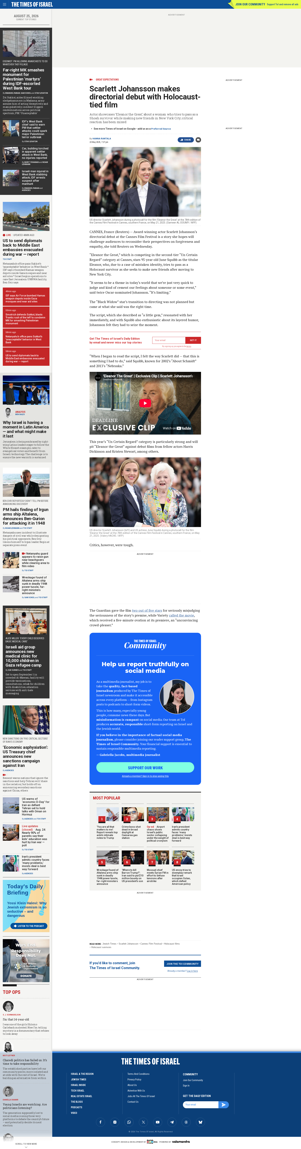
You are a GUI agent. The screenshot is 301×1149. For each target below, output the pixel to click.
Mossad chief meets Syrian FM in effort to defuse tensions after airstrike (157, 876)
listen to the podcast (31, 926)
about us (132, 1085)
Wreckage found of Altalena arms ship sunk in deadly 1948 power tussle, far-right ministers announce (107, 877)
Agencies (26, 190)
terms (189, 346)
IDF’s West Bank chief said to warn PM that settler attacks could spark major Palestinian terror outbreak (34, 129)
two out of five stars (147, 610)
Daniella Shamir (10, 1100)
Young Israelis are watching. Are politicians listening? (25, 1106)
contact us (133, 1101)
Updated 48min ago (23, 235)
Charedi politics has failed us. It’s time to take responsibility (25, 1061)
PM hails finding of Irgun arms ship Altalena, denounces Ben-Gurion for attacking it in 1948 (25, 516)
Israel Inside (78, 1085)
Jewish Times (109, 943)
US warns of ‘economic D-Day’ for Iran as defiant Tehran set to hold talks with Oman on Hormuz (35, 806)
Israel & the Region (82, 1074)
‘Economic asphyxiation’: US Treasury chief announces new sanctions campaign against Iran (25, 756)
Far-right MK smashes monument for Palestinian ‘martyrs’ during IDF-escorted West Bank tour (23, 79)
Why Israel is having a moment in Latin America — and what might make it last (26, 429)
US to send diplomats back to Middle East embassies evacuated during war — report (23, 247)
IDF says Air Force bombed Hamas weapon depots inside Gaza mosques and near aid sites (25, 298)
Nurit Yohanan (31, 162)
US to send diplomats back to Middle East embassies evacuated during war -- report (25, 358)
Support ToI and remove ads (282, 4)
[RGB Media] (153, 1142)
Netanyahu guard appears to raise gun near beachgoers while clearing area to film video (35, 560)
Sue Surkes (13, 670)
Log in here (192, 970)
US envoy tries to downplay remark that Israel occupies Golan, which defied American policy (182, 877)
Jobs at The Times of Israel (141, 1096)
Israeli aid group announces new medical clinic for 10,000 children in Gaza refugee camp (23, 656)
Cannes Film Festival (151, 943)
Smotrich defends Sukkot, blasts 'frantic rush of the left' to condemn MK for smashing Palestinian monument (25, 319)
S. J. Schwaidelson (12, 1015)
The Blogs (77, 1101)
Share (187, 140)
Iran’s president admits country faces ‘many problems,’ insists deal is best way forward (182, 833)
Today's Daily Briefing (25, 889)
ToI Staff (7, 259)
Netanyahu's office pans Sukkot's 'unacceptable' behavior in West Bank (24, 339)
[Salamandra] (181, 1141)
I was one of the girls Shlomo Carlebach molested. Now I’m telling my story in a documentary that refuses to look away (26, 1029)
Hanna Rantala (101, 138)
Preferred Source (161, 128)
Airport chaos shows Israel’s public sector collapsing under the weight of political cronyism (158, 833)
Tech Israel (77, 1090)
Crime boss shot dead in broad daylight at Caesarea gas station (131, 832)
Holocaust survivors (101, 947)
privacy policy (134, 1079)
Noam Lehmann (12, 528)
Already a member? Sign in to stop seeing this (145, 775)
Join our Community (250, 4)
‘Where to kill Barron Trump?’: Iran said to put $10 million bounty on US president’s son (132, 876)
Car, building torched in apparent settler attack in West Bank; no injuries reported (35, 153)
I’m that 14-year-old (16, 1019)
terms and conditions (138, 1074)
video (74, 1113)
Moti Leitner (9, 1056)
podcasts (76, 1107)
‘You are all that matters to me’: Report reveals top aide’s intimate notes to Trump (107, 832)
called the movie (181, 615)
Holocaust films (172, 943)
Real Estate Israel (81, 1096)
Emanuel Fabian (12, 93)
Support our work (145, 767)
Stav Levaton (41, 93)
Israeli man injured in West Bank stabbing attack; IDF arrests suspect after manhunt (35, 177)
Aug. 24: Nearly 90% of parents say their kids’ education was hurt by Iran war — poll (34, 837)
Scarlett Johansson (128, 943)
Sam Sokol (26, 93)
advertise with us (136, 1090)
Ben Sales (20, 414)
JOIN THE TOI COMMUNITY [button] (182, 963)
